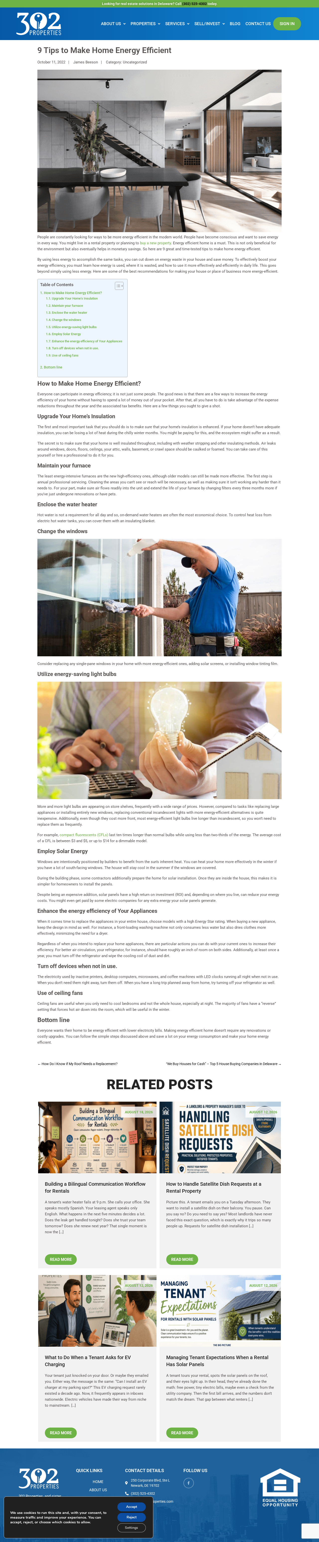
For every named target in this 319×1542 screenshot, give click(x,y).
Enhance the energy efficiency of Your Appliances (87, 341)
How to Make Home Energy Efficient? (73, 293)
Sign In (287, 23)
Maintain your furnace (67, 306)
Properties (143, 23)
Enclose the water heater (69, 312)
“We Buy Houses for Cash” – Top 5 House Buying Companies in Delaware (224, 1064)
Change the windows (66, 320)
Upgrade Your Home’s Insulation (75, 298)
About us (111, 23)
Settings (131, 1527)
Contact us (258, 23)
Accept (131, 1506)
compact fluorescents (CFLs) (84, 835)
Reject (132, 1517)
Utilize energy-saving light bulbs (74, 327)
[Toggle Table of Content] (116, 286)
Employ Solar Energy (66, 334)
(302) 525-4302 (195, 4)
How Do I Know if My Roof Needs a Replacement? (77, 1064)
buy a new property (155, 243)
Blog (235, 23)
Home (98, 1482)
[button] (113, 24)
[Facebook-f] (188, 1483)
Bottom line (53, 367)
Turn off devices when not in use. (75, 348)
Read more (61, 1259)
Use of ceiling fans (65, 355)
